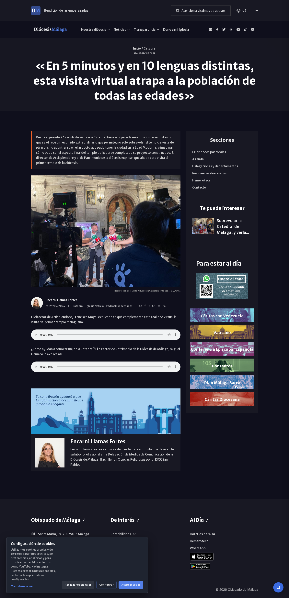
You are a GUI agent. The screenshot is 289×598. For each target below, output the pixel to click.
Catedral (150, 48)
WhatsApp (198, 548)
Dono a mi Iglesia (176, 29)
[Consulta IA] (278, 587)
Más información (22, 586)
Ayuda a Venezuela (58, 10)
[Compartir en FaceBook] (145, 306)
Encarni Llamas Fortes (61, 300)
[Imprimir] (159, 306)
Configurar (106, 584)
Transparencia (145, 29)
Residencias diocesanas (209, 173)
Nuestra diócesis (93, 29)
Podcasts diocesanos (119, 306)
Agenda (198, 159)
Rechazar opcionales (78, 584)
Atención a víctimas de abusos (203, 11)
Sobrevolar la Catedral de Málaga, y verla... (233, 226)
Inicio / (138, 48)
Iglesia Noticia (95, 306)
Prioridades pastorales (209, 152)
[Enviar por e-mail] (154, 306)
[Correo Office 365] (210, 29)
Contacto (199, 187)
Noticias (120, 29)
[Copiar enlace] (165, 306)
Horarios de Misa (202, 534)
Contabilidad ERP (123, 534)
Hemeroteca (201, 180)
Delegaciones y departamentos (215, 166)
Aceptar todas (130, 584)
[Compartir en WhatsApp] (141, 306)
